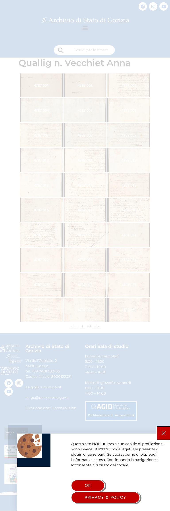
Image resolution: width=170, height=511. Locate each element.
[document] (85, 255)
